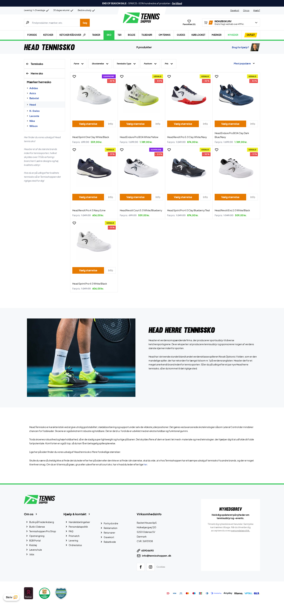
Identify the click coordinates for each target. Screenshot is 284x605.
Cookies (160, 566)
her (145, 464)
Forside (32, 35)
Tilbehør (147, 35)
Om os (246, 10)
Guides (181, 35)
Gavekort (234, 10)
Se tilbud (177, 3)
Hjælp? (256, 10)
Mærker (217, 35)
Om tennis (164, 35)
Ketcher (48, 35)
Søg (85, 22)
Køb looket (198, 35)
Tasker (96, 35)
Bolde (131, 35)
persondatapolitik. (240, 530)
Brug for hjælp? (240, 47)
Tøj (119, 35)
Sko (109, 35)
